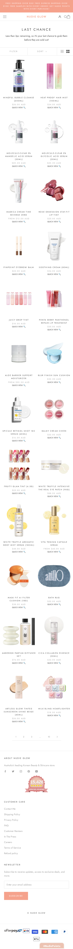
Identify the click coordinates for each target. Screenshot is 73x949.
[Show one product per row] (62, 51)
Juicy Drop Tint (19, 320)
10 (49, 736)
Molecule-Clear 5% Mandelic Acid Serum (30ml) (19, 156)
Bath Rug (54, 597)
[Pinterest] (29, 771)
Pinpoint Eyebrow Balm (19, 267)
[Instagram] (21, 771)
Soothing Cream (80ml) (54, 267)
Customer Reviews (13, 831)
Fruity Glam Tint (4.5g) (19, 486)
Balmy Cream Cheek (54, 431)
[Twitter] (13, 771)
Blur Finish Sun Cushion (54, 375)
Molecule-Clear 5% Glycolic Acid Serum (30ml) (54, 156)
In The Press (10, 836)
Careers (8, 842)
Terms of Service (12, 847)
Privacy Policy (11, 820)
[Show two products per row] (67, 51)
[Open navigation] (4, 16)
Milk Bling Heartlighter (54, 708)
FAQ (6, 825)
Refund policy (11, 853)
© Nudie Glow (36, 913)
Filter (14, 51)
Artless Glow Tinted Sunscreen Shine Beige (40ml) (19, 711)
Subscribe (16, 895)
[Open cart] (68, 16)
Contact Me (9, 808)
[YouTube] (36, 771)
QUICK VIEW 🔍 (19, 107)
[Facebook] (5, 771)
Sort (41, 51)
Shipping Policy (12, 814)
